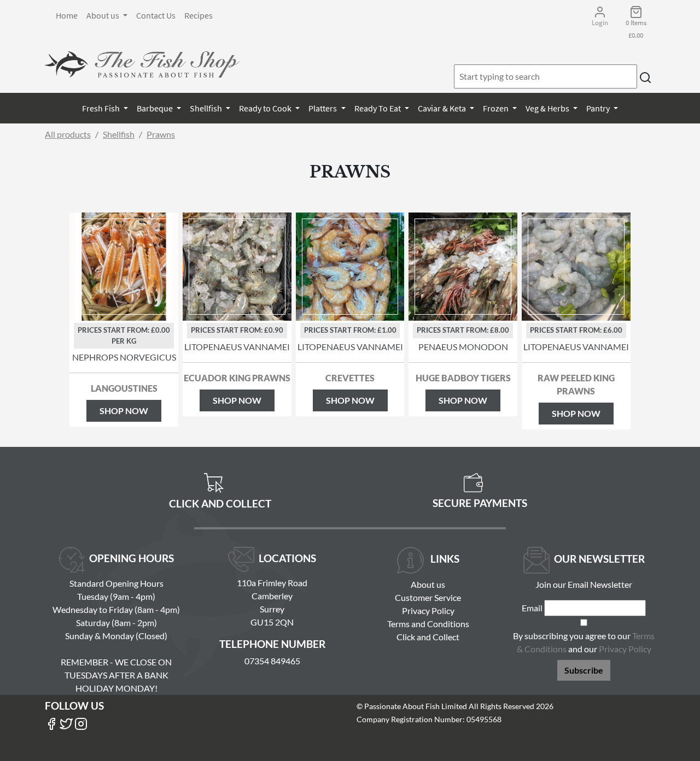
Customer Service (428, 597)
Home (67, 15)
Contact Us (156, 15)
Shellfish (207, 108)
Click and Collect (427, 637)
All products (68, 134)
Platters (323, 108)
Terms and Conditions (428, 623)
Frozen (496, 108)
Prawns (161, 134)
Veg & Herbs (548, 108)
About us (103, 15)
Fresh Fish (101, 108)
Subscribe (583, 670)
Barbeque (155, 108)
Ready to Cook (266, 108)
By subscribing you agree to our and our (584, 642)
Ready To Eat (378, 108)
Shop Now (124, 410)
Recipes (198, 15)
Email (532, 608)
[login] (142, 64)
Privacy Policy (428, 610)
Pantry (598, 108)
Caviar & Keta (443, 108)
